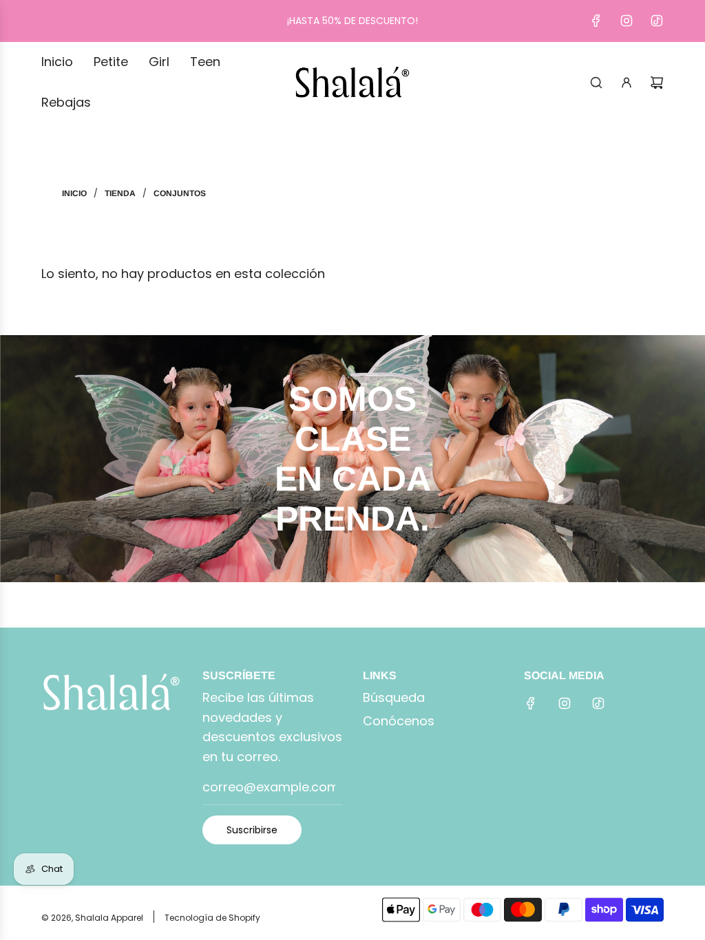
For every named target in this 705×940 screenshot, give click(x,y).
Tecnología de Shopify (212, 917)
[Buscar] (596, 82)
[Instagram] (626, 21)
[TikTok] (657, 21)
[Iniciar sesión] (626, 82)
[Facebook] (596, 21)
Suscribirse (252, 830)
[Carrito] (657, 82)
